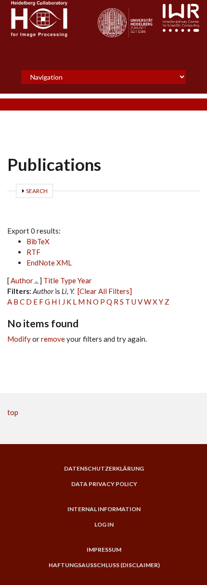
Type (68, 280)
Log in (104, 525)
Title (51, 280)
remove (53, 338)
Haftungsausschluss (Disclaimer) (104, 565)
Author (22, 280)
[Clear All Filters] (105, 291)
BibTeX (38, 241)
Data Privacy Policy (104, 484)
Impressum (104, 550)
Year (85, 280)
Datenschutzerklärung (104, 469)
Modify (19, 338)
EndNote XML (49, 262)
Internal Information (104, 509)
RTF (33, 252)
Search (37, 191)
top (12, 412)
